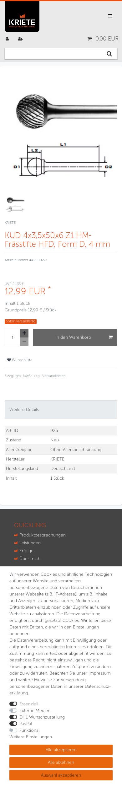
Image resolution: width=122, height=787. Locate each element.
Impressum (100, 673)
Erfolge (26, 550)
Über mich (29, 558)
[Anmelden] (7, 39)
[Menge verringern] (24, 341)
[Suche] (109, 53)
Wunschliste (22, 360)
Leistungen (30, 543)
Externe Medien (34, 710)
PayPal (25, 723)
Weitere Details (24, 409)
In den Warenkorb (73, 337)
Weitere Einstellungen (30, 737)
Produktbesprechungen (42, 535)
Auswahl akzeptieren (61, 775)
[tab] (61, 409)
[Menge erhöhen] (24, 333)
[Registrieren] (21, 39)
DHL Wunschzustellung (42, 717)
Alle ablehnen (61, 762)
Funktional (29, 730)
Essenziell (28, 704)
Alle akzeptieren (61, 749)
